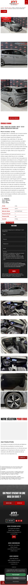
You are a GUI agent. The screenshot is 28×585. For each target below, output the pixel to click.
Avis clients (11, 520)
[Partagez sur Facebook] (7, 223)
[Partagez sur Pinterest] (11, 223)
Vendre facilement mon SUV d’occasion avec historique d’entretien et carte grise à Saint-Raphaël (12, 468)
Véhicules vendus (8, 7)
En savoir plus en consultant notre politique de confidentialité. (14, 266)
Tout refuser (15, 578)
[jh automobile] (14, 3)
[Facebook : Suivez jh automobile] (19, 521)
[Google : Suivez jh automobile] (16, 521)
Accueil (2, 7)
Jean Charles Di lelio (7, 442)
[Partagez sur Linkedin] (13, 223)
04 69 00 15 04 (14, 550)
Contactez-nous (8, 503)
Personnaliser (16, 581)
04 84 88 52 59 (19, 503)
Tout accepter (15, 574)
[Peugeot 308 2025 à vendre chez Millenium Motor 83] (14, 25)
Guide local (14, 567)
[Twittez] (9, 223)
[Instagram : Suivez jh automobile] (21, 521)
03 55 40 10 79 (14, 564)
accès (3, 583)
